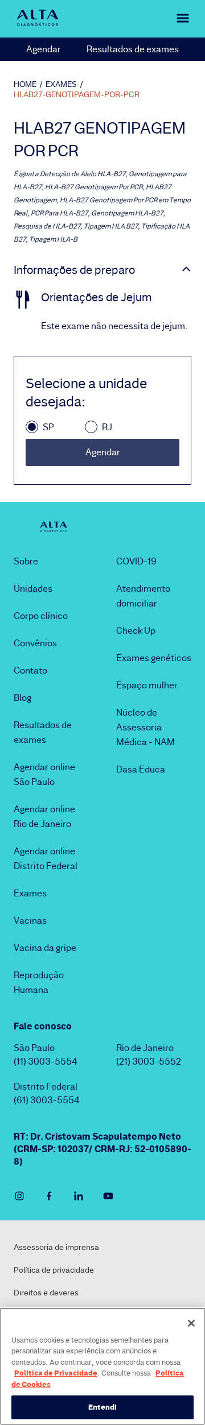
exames (61, 84)
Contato (30, 670)
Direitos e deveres (46, 1292)
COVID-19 (136, 561)
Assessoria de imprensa (56, 1247)
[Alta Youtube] (108, 1196)
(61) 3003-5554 (47, 1100)
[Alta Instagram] (19, 1196)
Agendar (43, 49)
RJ (107, 427)
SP (48, 427)
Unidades (33, 589)
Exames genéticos (153, 658)
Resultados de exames (133, 49)
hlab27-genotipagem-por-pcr (77, 94)
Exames (30, 893)
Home (25, 84)
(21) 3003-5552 (148, 1061)
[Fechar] (191, 1323)
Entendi (102, 1407)
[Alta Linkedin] (78, 1196)
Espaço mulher (147, 685)
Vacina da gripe (45, 948)
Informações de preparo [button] (74, 270)
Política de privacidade (54, 1269)
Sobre (26, 561)
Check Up (135, 631)
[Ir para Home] (38, 17)
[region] (102, 1366)
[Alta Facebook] (49, 1196)
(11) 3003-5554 (45, 1061)
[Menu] (177, 18)
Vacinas (30, 921)
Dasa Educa (140, 769)
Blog (22, 698)
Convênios (35, 643)
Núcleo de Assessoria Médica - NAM (145, 727)
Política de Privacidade (55, 1373)
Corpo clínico (41, 616)
